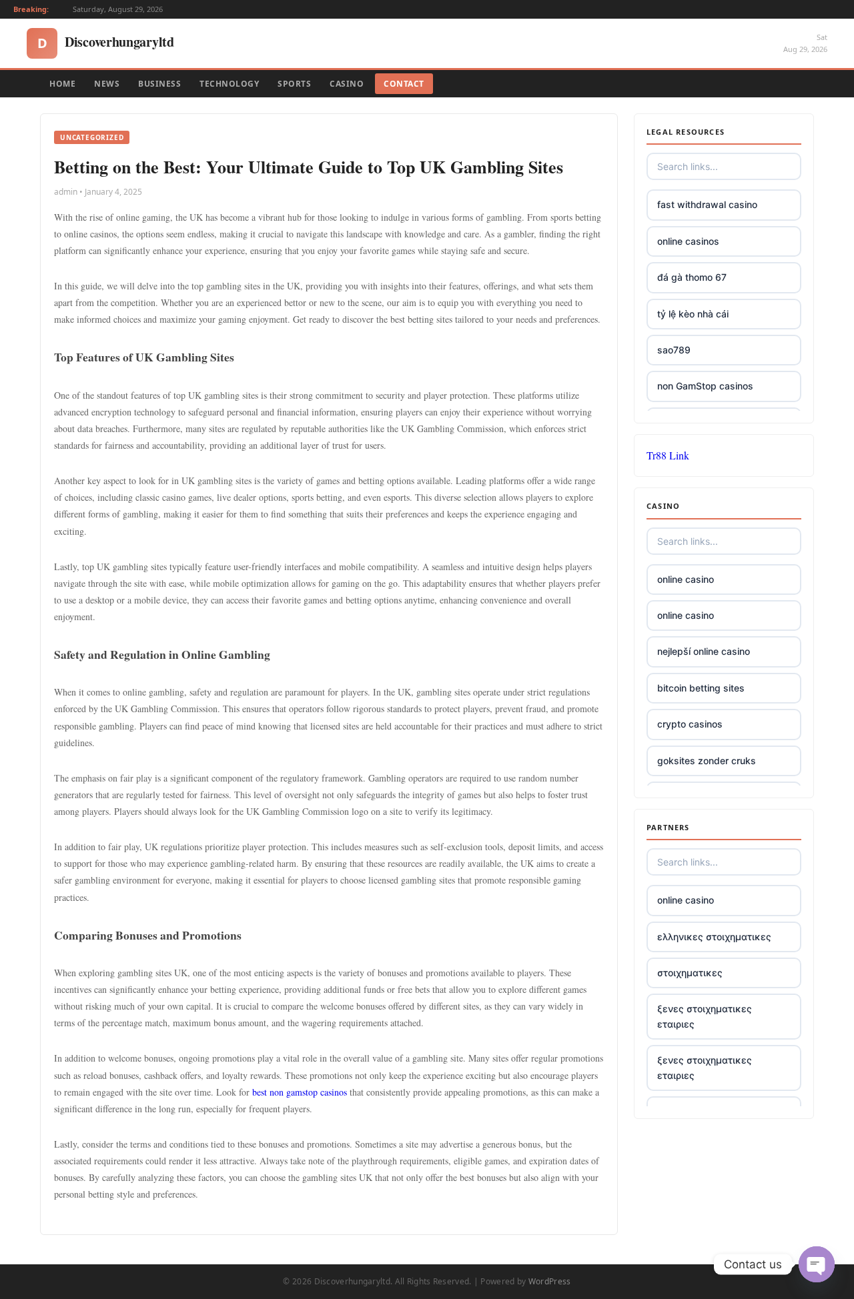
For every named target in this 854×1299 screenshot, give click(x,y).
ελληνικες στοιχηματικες (714, 936)
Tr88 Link (668, 455)
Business (159, 83)
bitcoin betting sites (701, 688)
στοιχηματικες (690, 972)
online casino (685, 579)
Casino (347, 83)
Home (62, 83)
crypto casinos (690, 724)
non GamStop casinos (705, 385)
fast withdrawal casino (707, 204)
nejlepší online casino (703, 651)
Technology (229, 83)
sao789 (674, 349)
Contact (404, 83)
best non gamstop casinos (299, 1092)
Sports (294, 83)
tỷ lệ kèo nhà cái (693, 313)
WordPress (549, 1281)
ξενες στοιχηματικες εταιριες (704, 1016)
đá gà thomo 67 (692, 277)
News (106, 83)
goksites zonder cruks (706, 760)
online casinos (688, 241)
